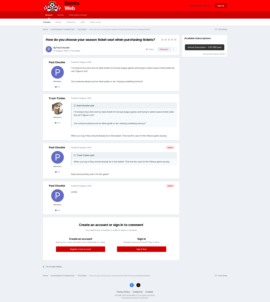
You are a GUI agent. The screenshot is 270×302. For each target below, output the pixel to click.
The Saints (75, 51)
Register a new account (80, 249)
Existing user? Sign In (200, 6)
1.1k (58, 87)
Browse (48, 15)
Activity (60, 15)
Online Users (95, 22)
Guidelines (71, 22)
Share (151, 49)
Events (58, 22)
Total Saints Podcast (78, 15)
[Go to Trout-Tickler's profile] (57, 108)
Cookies (149, 292)
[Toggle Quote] (75, 105)
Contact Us (138, 292)
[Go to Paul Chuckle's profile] (49, 49)
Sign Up (221, 6)
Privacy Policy (123, 292)
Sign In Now (142, 249)
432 (58, 123)
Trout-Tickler (57, 98)
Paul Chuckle (63, 47)
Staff (83, 22)
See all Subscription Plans (214, 54)
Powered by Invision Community (135, 298)
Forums (46, 22)
